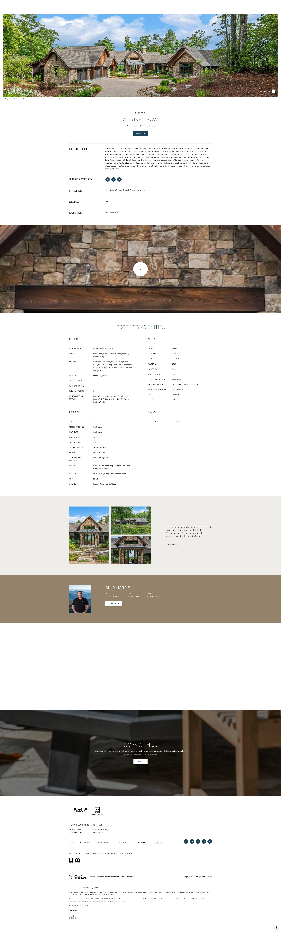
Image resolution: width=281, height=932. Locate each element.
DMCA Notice (73, 911)
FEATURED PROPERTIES (104, 842)
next (16, 91)
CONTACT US (158, 842)
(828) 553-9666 (133, 596)
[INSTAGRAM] (192, 841)
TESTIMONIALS (142, 842)
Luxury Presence (127, 876)
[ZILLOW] (209, 841)
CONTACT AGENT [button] (114, 603)
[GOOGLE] (204, 841)
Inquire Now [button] (140, 133)
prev (10, 91)
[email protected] (55, 99)
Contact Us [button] (140, 761)
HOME (71, 842)
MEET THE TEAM (85, 842)
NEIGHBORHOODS (125, 842)
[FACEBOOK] (186, 841)
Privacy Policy (206, 876)
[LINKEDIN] (198, 841)
